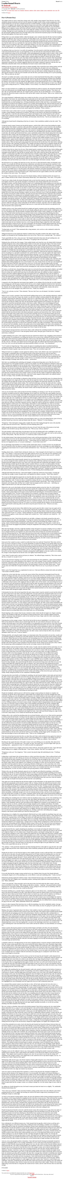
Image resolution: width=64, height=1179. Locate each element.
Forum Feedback (13, 7)
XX (58, 10)
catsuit (38, 10)
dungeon (27, 10)
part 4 (8, 1170)
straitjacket (49, 10)
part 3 (9, 12)
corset (45, 10)
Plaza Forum (31, 1173)
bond (10, 10)
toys (19, 10)
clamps (41, 10)
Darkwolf (7, 5)
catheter (31, 10)
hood (16, 10)
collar (35, 10)
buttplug (22, 10)
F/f (7, 10)
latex (13, 10)
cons (56, 10)
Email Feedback (5, 7)
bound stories (32, 1177)
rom (54, 10)
